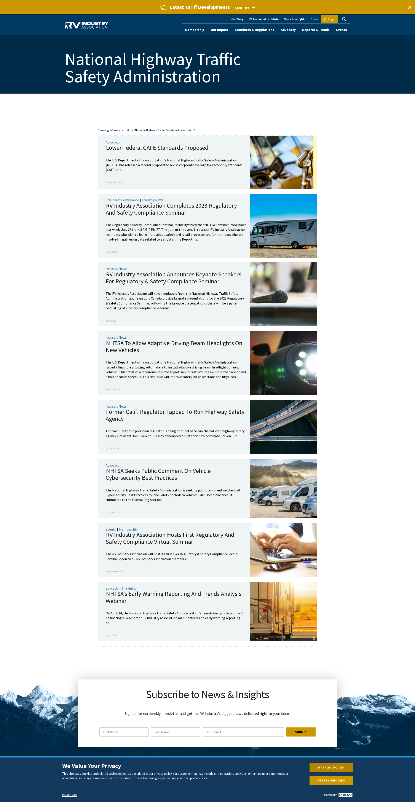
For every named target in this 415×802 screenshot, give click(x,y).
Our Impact (219, 29)
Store (314, 19)
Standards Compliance (122, 200)
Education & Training (121, 588)
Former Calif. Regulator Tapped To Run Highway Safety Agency (175, 415)
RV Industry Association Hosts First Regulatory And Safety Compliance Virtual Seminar (170, 538)
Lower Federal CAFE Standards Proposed (157, 147)
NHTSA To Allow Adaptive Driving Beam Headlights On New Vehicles (174, 346)
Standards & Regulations (254, 29)
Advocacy (288, 29)
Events (341, 29)
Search (344, 19)
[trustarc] (345, 795)
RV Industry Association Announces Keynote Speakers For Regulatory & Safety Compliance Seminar (173, 277)
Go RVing (237, 19)
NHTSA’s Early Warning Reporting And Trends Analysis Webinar (173, 597)
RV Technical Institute (264, 19)
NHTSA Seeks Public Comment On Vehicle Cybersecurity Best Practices (158, 474)
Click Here (242, 8)
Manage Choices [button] (331, 767)
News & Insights (295, 19)
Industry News (152, 200)
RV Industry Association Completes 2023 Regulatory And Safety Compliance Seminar (171, 209)
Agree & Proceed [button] (331, 780)
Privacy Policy (69, 795)
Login (331, 19)
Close (409, 7)
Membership (194, 29)
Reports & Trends (316, 29)
